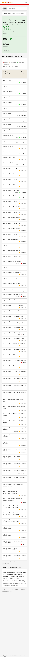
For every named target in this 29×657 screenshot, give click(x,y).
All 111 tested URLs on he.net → (11, 66)
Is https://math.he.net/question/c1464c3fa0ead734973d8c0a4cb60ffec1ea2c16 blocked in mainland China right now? (14, 573)
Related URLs (12, 8)
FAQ (18, 8)
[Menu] (26, 2)
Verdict (4, 8)
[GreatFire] (7, 2)
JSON (11, 591)
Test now (6, 50)
